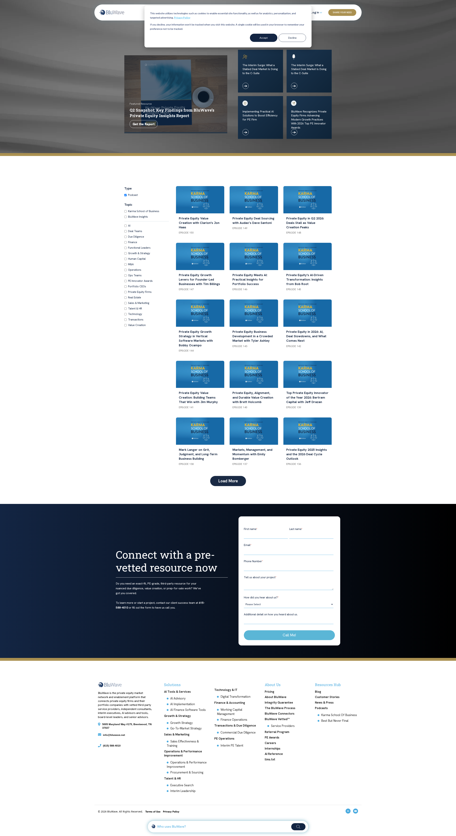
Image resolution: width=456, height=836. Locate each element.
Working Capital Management (229, 712)
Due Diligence (136, 237)
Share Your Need (342, 12)
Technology (135, 314)
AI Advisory (178, 698)
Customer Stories (327, 697)
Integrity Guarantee (279, 702)
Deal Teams (135, 231)
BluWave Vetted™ (277, 719)
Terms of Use (153, 811)
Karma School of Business (143, 211)
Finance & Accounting (229, 703)
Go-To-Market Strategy (186, 728)
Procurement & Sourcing (186, 772)
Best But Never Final (334, 721)
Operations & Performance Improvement (183, 753)
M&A (131, 264)
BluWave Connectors (279, 714)
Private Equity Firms (140, 292)
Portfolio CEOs (137, 286)
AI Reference (274, 754)
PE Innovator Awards (140, 281)
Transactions (135, 319)
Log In (315, 12)
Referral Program (277, 732)
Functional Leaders (139, 248)
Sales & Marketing (138, 303)
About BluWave (275, 697)
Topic (128, 204)
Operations (134, 270)
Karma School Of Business (339, 715)
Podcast (133, 195)
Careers (270, 743)
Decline (292, 37)
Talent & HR (135, 308)
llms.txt (270, 759)
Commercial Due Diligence (238, 732)
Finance (132, 242)
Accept (264, 37)
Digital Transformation (235, 697)
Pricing (269, 692)
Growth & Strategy (139, 253)
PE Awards (272, 737)
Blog (318, 692)
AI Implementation (182, 704)
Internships (272, 748)
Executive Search (182, 785)
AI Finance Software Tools (188, 710)
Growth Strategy (181, 723)
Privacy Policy (182, 17)
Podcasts (321, 708)
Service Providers (283, 726)
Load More (228, 481)
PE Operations (224, 738)
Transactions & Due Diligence (235, 725)
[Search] (298, 826)
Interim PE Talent (232, 745)
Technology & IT (225, 690)
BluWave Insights (138, 217)
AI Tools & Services (177, 692)
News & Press (324, 702)
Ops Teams (135, 275)
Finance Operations (234, 720)
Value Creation (137, 325)
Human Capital (137, 259)
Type (128, 188)
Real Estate (134, 297)
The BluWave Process (280, 708)
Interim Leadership (183, 791)
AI (129, 225)
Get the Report (144, 124)
